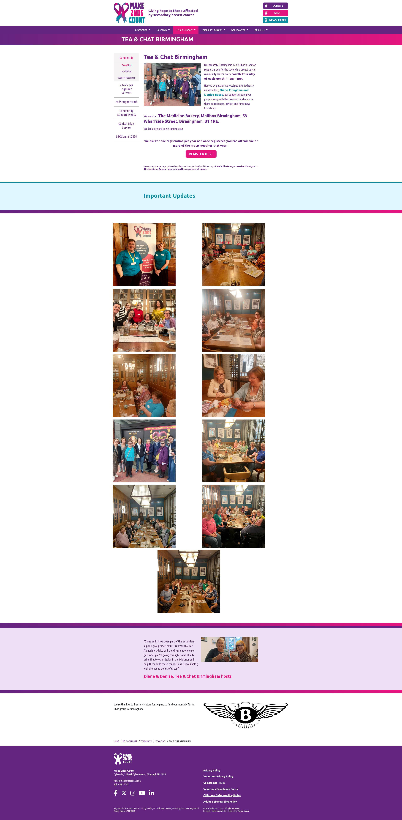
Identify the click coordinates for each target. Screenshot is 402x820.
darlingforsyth (217, 811)
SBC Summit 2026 (126, 136)
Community (126, 57)
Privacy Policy (211, 770)
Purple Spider (243, 811)
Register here (201, 154)
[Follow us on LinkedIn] (151, 793)
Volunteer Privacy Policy (218, 776)
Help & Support (130, 741)
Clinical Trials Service (126, 125)
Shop (277, 12)
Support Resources (126, 77)
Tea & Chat (126, 65)
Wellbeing (126, 71)
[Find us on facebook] (115, 793)
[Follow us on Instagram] (132, 793)
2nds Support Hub (126, 102)
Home (116, 741)
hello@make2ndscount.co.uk (127, 780)
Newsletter (277, 20)
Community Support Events (126, 112)
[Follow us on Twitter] (124, 793)
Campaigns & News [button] (212, 30)
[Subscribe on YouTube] (142, 793)
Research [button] (162, 30)
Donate (277, 5)
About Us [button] (260, 30)
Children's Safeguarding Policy (222, 795)
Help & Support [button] (184, 30)
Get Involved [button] (238, 30)
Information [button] (141, 30)
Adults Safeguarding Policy (220, 801)
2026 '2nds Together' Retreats (126, 89)
